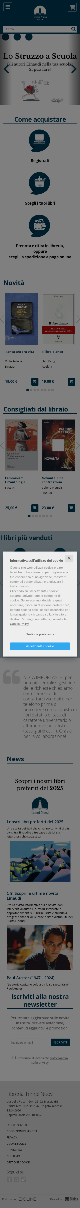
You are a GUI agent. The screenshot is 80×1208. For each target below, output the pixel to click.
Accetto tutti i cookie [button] (40, 646)
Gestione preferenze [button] (40, 634)
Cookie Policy (19, 624)
